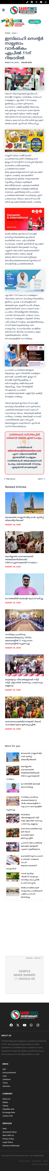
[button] (3, 10)
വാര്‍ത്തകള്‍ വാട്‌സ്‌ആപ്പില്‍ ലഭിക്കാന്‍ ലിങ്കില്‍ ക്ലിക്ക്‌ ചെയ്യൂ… (25, 436)
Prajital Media (38, 1156)
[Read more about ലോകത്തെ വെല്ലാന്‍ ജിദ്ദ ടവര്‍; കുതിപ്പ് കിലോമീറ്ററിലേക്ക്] (24, 503)
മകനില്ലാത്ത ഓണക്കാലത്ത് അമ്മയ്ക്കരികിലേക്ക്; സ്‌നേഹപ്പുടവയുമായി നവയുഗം (21, 559)
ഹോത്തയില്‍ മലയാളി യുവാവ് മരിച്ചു (24, 598)
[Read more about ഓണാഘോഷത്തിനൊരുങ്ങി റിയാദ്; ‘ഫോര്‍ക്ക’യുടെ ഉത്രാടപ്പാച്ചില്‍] (24, 707)
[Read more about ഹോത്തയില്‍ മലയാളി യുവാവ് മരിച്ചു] (24, 584)
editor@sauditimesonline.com (24, 450)
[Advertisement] (24, 927)
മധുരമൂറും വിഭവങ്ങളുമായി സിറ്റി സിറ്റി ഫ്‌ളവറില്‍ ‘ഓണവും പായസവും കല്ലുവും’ (24, 682)
